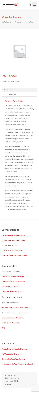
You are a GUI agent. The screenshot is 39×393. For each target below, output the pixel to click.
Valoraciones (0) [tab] (10, 94)
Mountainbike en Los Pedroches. (14, 281)
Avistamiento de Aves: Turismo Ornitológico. (18, 364)
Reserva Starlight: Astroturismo (13, 359)
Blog (3, 328)
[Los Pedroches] (10, 4)
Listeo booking (15, 81)
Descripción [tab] (8, 90)
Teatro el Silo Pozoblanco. (11, 323)
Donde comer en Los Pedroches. (13, 240)
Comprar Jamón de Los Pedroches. (14, 255)
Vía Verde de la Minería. (10, 354)
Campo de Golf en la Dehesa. (12, 291)
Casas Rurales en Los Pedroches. (13, 235)
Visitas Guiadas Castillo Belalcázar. (15, 308)
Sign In (30, 4)
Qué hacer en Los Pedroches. (12, 250)
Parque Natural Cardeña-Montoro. (14, 349)
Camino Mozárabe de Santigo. (13, 276)
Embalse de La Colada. (10, 286)
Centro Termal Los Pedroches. (13, 318)
